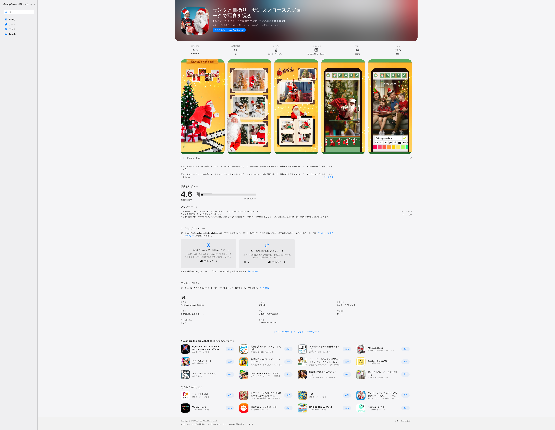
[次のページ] (415, 361)
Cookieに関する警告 (236, 424)
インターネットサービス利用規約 (193, 424)
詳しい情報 (253, 271)
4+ (338, 314)
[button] (19, 19)
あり (182, 322)
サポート (250, 424)
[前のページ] (178, 361)
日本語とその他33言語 (268, 314)
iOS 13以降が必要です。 (191, 314)
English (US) (405, 421)
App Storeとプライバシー (217, 424)
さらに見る (328, 177)
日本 (396, 421)
